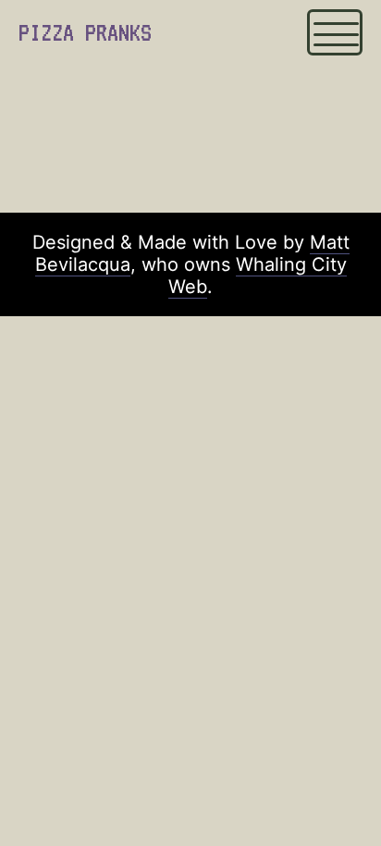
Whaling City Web (257, 275)
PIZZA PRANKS (85, 32)
